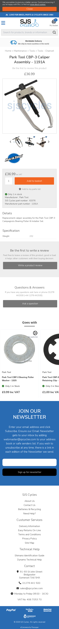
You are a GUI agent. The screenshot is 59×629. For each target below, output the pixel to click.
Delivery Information (29, 526)
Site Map (29, 543)
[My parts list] (35, 333)
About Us (30, 501)
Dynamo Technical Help (29, 559)
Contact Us (29, 505)
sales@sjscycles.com (31, 588)
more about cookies (38, 4)
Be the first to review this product (29, 68)
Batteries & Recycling (29, 509)
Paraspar (35, 627)
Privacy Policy (29, 538)
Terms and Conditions (29, 534)
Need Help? (29, 513)
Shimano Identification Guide (29, 555)
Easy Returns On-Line (29, 530)
